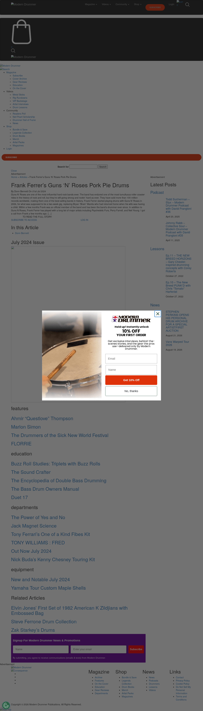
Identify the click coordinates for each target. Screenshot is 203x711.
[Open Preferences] (6, 705)
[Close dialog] (158, 314)
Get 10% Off (131, 380)
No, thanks (131, 391)
